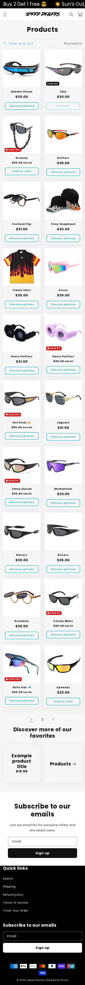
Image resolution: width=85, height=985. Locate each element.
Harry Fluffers (22, 356)
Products (60, 764)
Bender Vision (21, 91)
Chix (63, 91)
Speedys (63, 687)
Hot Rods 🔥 (22, 422)
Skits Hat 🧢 (21, 687)
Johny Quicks (21, 489)
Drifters (63, 158)
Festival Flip (21, 224)
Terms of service (15, 903)
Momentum (63, 489)
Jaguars (63, 422)
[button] (5, 14)
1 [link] (31, 720)
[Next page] (53, 719)
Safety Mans (63, 621)
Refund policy (13, 895)
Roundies (21, 621)
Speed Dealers (36, 980)
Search (8, 879)
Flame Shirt (22, 290)
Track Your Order (15, 911)
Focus (63, 290)
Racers (21, 555)
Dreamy (22, 158)
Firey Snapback (63, 224)
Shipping (9, 887)
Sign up (42, 853)
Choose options (21, 106)
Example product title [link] (22, 761)
